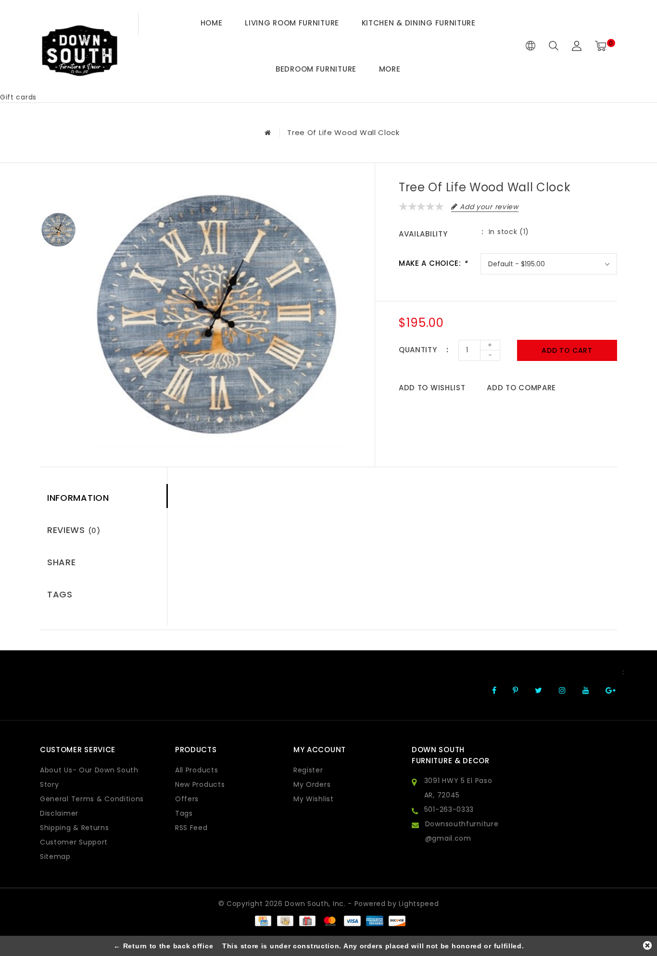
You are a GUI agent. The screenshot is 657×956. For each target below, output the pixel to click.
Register (308, 770)
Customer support (74, 842)
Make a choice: (433, 263)
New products (200, 784)
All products (196, 770)
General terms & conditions (92, 799)
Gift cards (18, 97)
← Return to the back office (163, 946)
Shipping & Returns (74, 827)
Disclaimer (59, 813)
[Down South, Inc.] (79, 46)
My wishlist (313, 799)
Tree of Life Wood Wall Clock (343, 132)
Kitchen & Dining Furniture (419, 23)
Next (58, 271)
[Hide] (647, 945)
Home (212, 23)
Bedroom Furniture (316, 69)
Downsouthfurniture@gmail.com (462, 831)
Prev (58, 189)
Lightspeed (419, 903)
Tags (60, 594)
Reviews (74, 530)
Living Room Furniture (292, 23)
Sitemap (55, 856)
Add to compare (521, 388)
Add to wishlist (432, 388)
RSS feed (191, 827)
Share (61, 562)
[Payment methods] (263, 920)
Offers (187, 799)
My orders (311, 784)
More (390, 69)
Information (78, 498)
